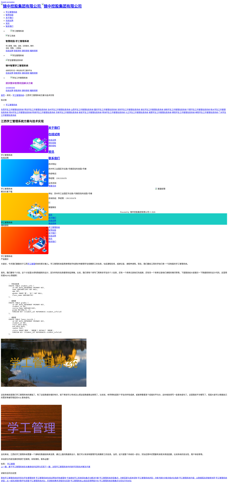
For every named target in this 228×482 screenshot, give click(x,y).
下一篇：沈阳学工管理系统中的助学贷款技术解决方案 (67, 467)
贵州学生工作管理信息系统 (20, 112)
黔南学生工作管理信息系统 (43, 112)
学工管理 (31, 264)
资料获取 (52, 143)
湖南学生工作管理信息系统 (175, 110)
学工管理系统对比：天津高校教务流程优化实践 (50, 481)
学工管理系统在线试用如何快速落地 (51, 478)
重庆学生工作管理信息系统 (105, 110)
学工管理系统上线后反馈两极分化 (84, 481)
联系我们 (9, 26)
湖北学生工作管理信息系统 (152, 110)
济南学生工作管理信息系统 (67, 112)
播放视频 (34, 51)
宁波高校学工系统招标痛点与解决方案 (82, 478)
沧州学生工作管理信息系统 (59, 110)
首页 (3, 95)
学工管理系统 (11, 12)
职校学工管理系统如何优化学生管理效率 (18, 478)
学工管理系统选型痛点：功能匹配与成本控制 (118, 478)
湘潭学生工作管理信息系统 (160, 112)
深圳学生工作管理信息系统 (128, 110)
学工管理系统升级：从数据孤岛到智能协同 (197, 478)
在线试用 (9, 21)
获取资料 (17, 51)
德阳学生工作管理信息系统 (183, 112)
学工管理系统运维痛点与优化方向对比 (115, 481)
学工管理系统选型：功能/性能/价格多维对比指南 (158, 478)
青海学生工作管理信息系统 (113, 112)
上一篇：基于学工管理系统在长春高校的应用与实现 (23, 467)
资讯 (8, 23)
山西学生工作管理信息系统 (82, 110)
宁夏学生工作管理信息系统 (198, 110)
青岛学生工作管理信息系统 (35, 110)
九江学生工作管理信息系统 (136, 112)
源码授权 (25, 51)
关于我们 (9, 18)
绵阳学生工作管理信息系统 (206, 112)
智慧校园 (9, 15)
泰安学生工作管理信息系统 (90, 112)
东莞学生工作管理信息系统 (12, 110)
